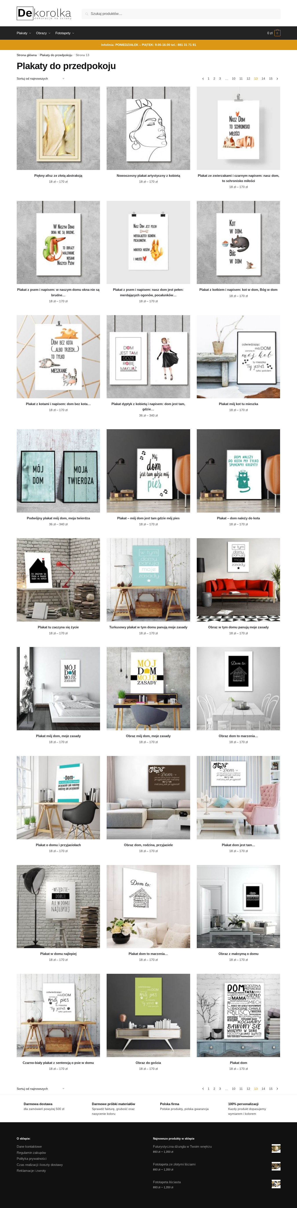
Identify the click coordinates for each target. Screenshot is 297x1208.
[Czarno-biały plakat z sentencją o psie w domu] (58, 1015)
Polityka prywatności (31, 1158)
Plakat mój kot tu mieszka (238, 404)
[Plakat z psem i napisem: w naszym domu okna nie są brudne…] (58, 242)
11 (241, 78)
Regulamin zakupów (31, 1152)
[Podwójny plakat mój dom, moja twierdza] (58, 471)
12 (248, 78)
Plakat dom (238, 1063)
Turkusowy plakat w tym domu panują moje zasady (148, 627)
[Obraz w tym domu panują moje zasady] (238, 580)
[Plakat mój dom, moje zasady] (58, 688)
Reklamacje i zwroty (31, 1170)
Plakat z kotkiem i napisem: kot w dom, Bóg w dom (238, 289)
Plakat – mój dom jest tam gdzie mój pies (148, 518)
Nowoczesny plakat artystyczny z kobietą (148, 175)
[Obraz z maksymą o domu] (238, 906)
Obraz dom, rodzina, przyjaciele (148, 845)
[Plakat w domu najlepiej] (58, 906)
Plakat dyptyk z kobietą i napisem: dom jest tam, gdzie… (148, 406)
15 (271, 78)
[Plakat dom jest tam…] (238, 797)
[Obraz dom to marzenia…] (238, 688)
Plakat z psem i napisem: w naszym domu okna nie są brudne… (58, 292)
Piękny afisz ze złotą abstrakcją (58, 175)
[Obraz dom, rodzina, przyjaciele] (148, 797)
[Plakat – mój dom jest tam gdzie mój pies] (148, 471)
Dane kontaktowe (29, 1146)
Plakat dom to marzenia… (148, 954)
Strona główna (27, 55)
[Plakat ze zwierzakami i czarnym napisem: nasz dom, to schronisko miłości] (238, 128)
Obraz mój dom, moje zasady (148, 736)
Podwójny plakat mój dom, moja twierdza (58, 518)
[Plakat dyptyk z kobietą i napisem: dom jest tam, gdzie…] (148, 356)
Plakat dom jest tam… (238, 845)
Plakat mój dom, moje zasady (58, 736)
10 (233, 78)
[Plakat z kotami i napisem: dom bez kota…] (58, 356)
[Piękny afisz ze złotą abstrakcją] (58, 128)
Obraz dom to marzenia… (238, 736)
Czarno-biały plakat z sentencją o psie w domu (58, 1063)
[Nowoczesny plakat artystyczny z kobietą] (148, 128)
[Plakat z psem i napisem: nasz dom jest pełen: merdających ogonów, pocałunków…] (148, 242)
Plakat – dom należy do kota (238, 518)
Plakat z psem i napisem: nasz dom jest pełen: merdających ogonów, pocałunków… (148, 292)
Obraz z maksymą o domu (239, 954)
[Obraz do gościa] (148, 1015)
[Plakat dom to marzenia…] (148, 906)
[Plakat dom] (238, 1015)
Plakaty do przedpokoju (56, 55)
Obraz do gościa (148, 1063)
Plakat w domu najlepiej (58, 954)
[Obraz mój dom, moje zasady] (148, 688)
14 (263, 78)
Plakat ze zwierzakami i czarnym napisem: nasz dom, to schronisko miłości (238, 178)
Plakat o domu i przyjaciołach (58, 845)
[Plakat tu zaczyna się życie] (58, 580)
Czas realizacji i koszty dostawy (40, 1165)
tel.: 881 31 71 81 (183, 44)
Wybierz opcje (58, 195)
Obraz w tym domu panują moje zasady (238, 627)
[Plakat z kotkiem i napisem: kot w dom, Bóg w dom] (238, 242)
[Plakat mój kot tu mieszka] (238, 356)
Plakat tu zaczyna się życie (58, 627)
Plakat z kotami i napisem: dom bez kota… (58, 404)
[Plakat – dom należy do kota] (238, 471)
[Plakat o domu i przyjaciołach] (58, 797)
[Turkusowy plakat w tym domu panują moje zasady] (148, 580)
